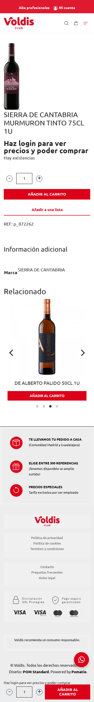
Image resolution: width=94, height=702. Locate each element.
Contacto (47, 567)
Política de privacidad (47, 538)
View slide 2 (44, 406)
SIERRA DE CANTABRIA (41, 269)
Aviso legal (47, 578)
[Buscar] (66, 23)
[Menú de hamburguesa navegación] (85, 23)
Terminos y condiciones (47, 549)
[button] (9, 178)
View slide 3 (50, 406)
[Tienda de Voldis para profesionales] (19, 23)
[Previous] (11, 352)
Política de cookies (47, 543)
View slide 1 (37, 406)
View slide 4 (57, 406)
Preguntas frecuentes (47, 572)
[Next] (82, 352)
